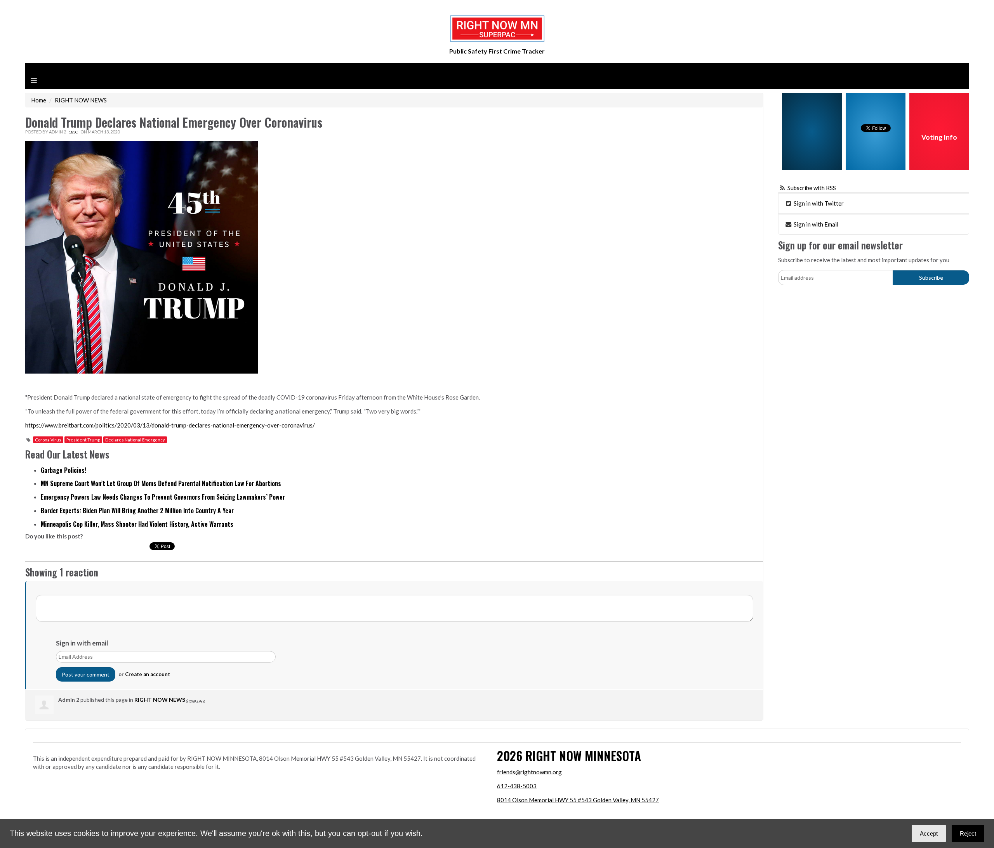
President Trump (83, 439)
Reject (968, 833)
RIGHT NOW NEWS (81, 100)
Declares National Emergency (135, 439)
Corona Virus (48, 439)
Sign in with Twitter (818, 203)
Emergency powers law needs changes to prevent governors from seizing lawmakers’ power (163, 497)
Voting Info (939, 137)
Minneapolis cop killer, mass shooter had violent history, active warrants (137, 524)
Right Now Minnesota (583, 755)
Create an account (147, 674)
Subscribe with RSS (811, 187)
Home (38, 100)
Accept (929, 833)
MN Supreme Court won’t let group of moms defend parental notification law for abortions (161, 483)
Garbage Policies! (63, 470)
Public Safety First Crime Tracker (497, 51)
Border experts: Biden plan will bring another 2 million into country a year (137, 510)
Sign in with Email (815, 224)
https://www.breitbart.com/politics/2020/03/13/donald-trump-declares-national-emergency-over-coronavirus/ (170, 425)
